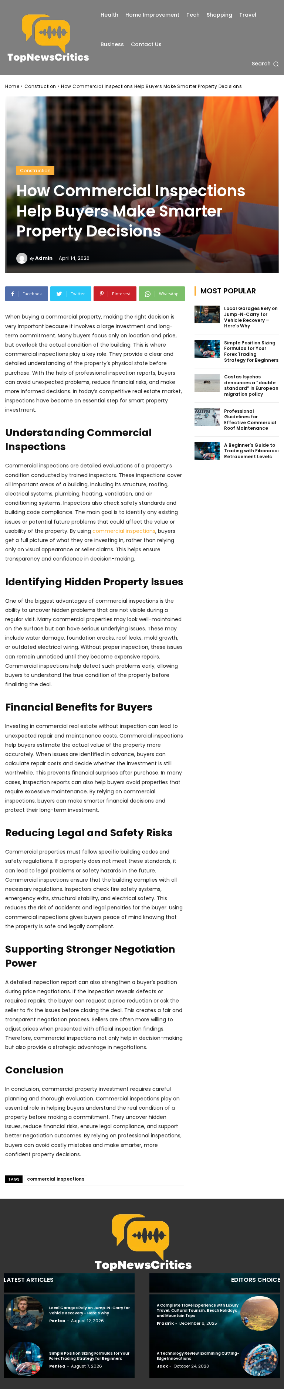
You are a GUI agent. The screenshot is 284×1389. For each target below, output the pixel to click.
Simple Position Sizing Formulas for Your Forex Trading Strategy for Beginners (251, 351)
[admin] (23, 258)
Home (12, 86)
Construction (40, 86)
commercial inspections (55, 1179)
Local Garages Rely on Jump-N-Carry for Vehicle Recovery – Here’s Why (251, 317)
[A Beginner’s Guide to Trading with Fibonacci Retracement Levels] (207, 451)
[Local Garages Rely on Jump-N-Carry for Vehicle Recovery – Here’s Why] (207, 314)
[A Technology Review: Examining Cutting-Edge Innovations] (259, 1359)
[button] (265, 64)
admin (44, 258)
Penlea (57, 1321)
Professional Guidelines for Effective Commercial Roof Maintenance (250, 420)
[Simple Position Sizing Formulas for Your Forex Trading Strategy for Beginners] (207, 349)
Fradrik (165, 1323)
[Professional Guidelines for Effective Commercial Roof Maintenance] (207, 417)
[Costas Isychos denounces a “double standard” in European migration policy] (207, 383)
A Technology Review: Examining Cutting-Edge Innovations (198, 1356)
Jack (162, 1366)
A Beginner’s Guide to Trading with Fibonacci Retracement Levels (251, 451)
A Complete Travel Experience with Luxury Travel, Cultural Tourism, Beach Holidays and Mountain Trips (198, 1310)
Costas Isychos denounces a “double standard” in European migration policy (251, 385)
